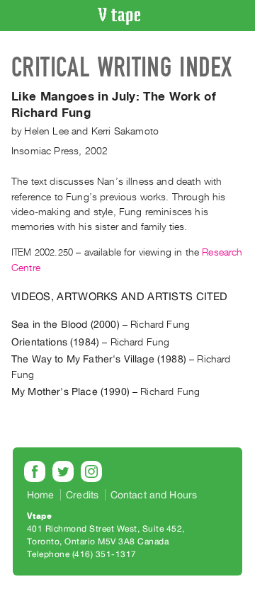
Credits (82, 494)
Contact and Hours (154, 494)
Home (41, 494)
